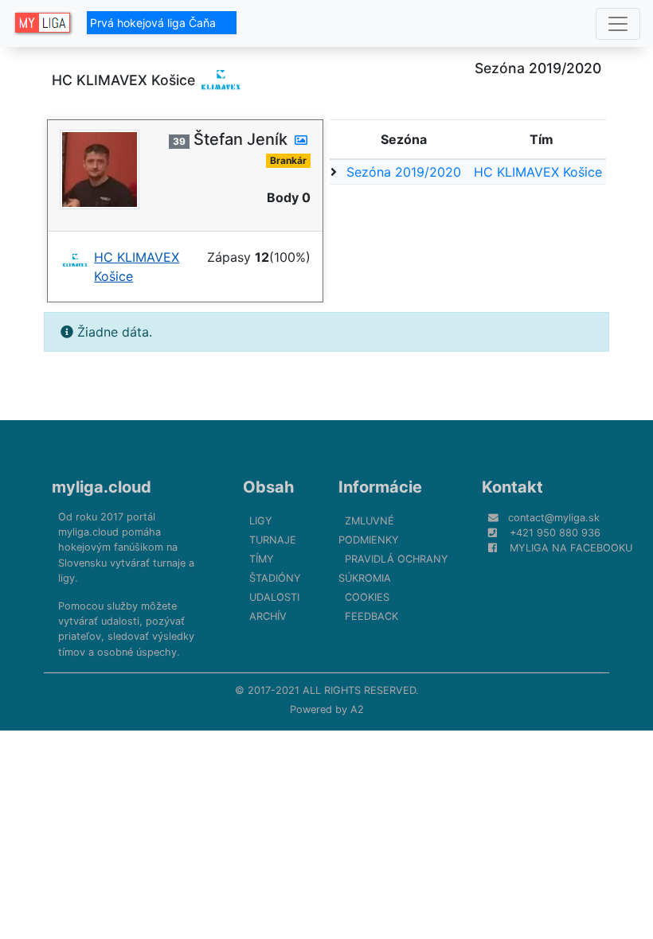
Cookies (367, 597)
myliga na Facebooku (571, 548)
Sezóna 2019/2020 (403, 172)
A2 (357, 709)
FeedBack (371, 616)
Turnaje (272, 540)
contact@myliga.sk (554, 518)
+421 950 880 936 (555, 533)
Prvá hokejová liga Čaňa (154, 22)
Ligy (260, 521)
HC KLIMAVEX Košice (538, 172)
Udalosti (274, 597)
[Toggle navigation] (618, 24)
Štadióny (275, 578)
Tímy (261, 559)
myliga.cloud (101, 487)
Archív (268, 616)
